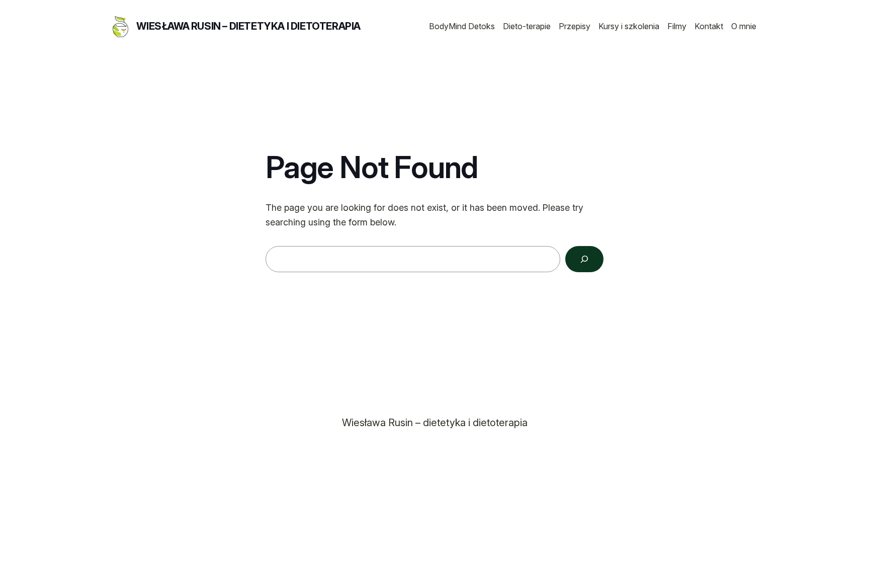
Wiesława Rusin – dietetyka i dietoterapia (248, 26)
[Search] (584, 259)
